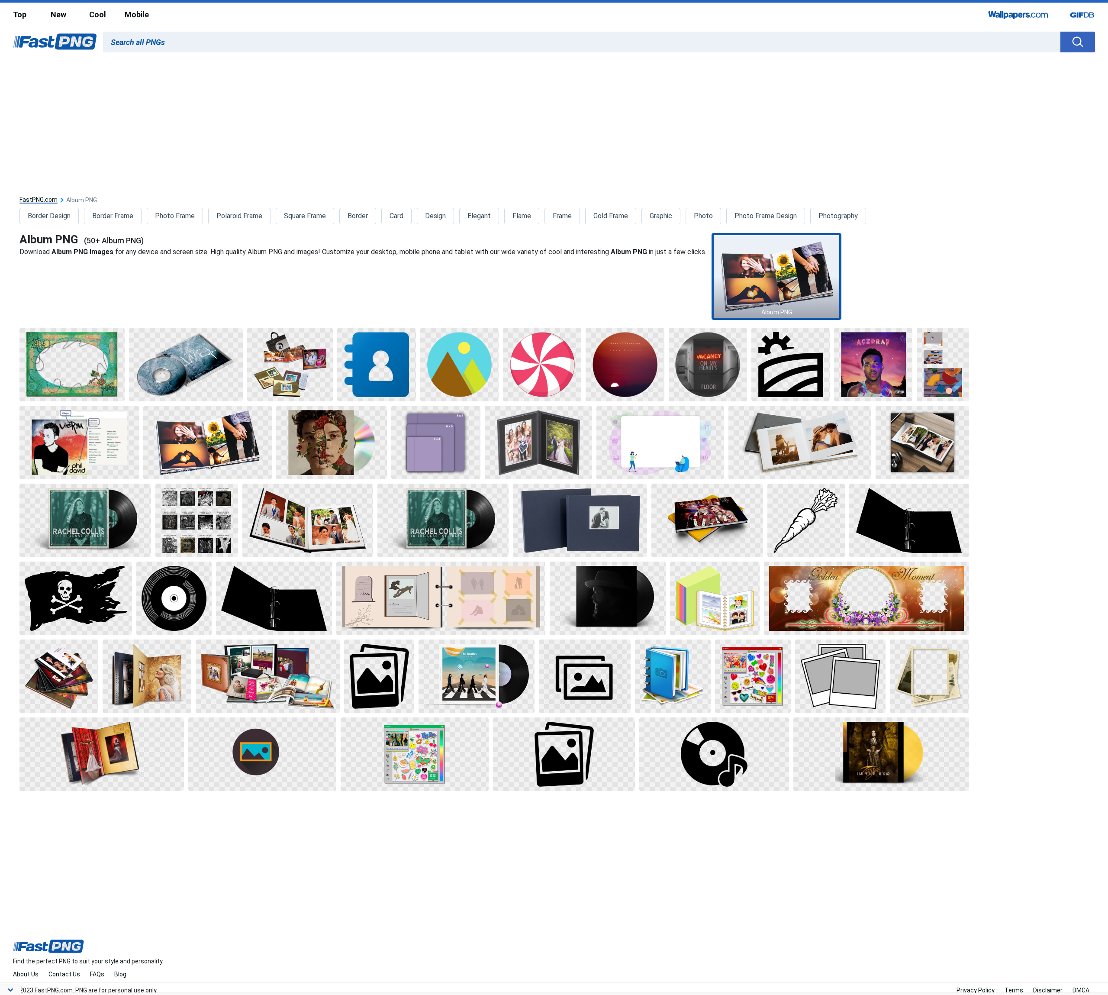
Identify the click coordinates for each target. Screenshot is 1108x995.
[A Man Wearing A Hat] (608, 598)
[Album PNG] (776, 276)
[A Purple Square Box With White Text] (435, 442)
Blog (120, 974)
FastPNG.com (38, 200)
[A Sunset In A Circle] (625, 364)
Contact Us (64, 974)
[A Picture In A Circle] (262, 754)
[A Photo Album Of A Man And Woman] (307, 520)
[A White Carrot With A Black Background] (806, 520)
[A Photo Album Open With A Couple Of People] (799, 442)
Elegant (479, 216)
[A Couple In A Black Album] (580, 520)
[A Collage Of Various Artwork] (196, 520)
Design (435, 216)
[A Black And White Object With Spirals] (909, 520)
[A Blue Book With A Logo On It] (673, 676)
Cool (97, 14)
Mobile (137, 14)
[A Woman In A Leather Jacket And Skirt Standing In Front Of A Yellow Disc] (881, 754)
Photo (703, 216)
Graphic (661, 216)
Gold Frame (610, 216)
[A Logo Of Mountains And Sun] (459, 364)
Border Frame (112, 216)
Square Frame (305, 216)
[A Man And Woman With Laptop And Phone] (660, 442)
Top (19, 14)
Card (396, 216)
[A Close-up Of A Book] (440, 598)
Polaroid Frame (239, 216)
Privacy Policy (976, 990)
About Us (26, 974)
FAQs (97, 974)
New (58, 14)
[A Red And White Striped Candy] (542, 364)
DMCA (1081, 990)
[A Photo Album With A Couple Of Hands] (207, 442)
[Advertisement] (554, 122)
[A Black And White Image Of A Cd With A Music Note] (714, 754)
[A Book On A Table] (922, 442)
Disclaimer (1048, 990)
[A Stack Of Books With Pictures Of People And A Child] (58, 676)
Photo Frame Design (765, 216)
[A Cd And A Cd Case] (331, 442)
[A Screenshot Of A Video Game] (943, 364)
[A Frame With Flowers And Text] (866, 598)
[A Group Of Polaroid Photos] (840, 676)
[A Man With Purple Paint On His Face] (873, 364)
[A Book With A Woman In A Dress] (101, 754)
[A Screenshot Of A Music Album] (78, 442)
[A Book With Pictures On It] (714, 598)
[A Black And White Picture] (379, 676)
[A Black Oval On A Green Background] (71, 364)
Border (358, 216)
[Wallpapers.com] (1018, 14)
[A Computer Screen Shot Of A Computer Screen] (753, 676)
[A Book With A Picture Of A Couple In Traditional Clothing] (707, 520)
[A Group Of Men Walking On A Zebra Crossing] (477, 676)
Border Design (49, 216)
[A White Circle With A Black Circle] (174, 598)
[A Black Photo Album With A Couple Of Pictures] (539, 442)
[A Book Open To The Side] (147, 676)
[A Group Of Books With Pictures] (290, 364)
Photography (838, 216)
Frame (562, 216)
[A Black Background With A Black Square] (790, 364)
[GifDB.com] (1082, 14)
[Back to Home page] (55, 42)
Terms (1014, 990)
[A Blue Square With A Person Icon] (376, 364)
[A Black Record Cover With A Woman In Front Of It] (85, 520)
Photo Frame (175, 216)
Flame (521, 216)
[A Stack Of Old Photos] (929, 676)
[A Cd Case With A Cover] (186, 364)
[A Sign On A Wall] (708, 364)
